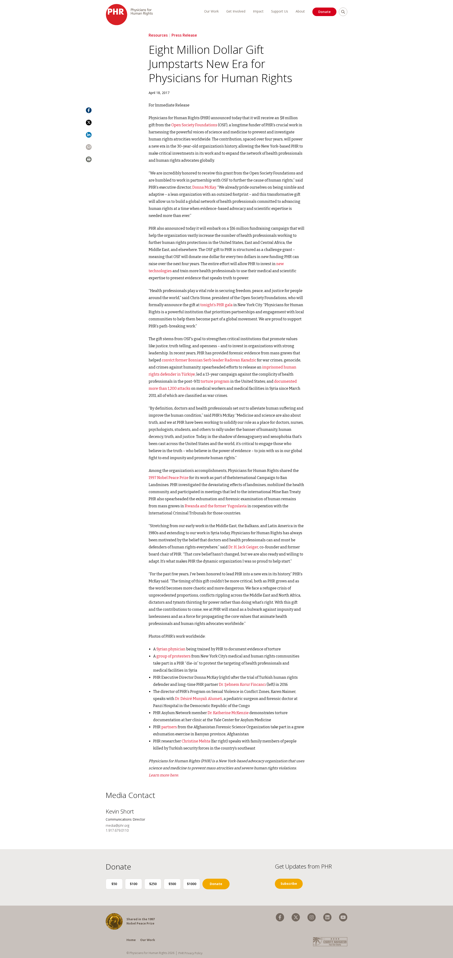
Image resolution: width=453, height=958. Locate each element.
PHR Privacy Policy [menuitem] (190, 953)
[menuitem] (280, 917)
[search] (343, 12)
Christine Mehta (196, 741)
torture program (215, 381)
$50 (114, 884)
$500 (172, 884)
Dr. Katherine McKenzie (228, 713)
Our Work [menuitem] (211, 11)
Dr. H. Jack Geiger (243, 547)
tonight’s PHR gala (216, 305)
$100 (133, 884)
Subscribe (289, 883)
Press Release (184, 35)
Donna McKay (204, 187)
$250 (153, 884)
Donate (324, 11)
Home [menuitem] (131, 940)
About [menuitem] (300, 11)
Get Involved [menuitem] (235, 11)
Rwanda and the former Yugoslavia (216, 506)
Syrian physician (170, 649)
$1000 (191, 884)
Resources (158, 35)
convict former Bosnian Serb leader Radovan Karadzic (209, 360)
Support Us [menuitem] (279, 11)
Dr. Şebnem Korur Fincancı (242, 684)
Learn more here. (164, 775)
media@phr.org (117, 825)
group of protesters (173, 656)
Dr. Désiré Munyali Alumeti (198, 698)
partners (169, 727)
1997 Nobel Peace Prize (169, 477)
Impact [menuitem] (258, 11)
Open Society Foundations (194, 125)
